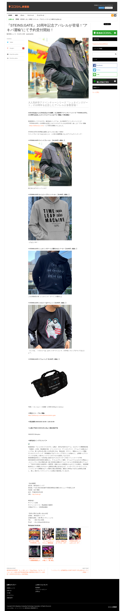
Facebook (99, 65)
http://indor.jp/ (36, 494)
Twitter (11, 42)
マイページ (30, 15)
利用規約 (37, 587)
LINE (97, 74)
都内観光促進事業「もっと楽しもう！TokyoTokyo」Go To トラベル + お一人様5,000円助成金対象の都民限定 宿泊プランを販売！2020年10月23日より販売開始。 (26, 572)
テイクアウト (10, 595)
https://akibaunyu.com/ (36, 125)
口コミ (22, 15)
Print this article (13, 58)
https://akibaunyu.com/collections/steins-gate (42, 415)
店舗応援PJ (10, 597)
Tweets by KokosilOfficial (100, 44)
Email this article (13, 54)
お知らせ (9, 590)
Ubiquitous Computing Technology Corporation (27, 606)
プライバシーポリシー (41, 589)
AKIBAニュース (12, 34)
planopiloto (30, 34)
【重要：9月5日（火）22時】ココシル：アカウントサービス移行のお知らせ (38, 19)
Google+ (12, 48)
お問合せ (37, 591)
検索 (16, 15)
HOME (10, 15)
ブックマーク (40, 15)
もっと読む (96, 92)
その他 (8, 593)
